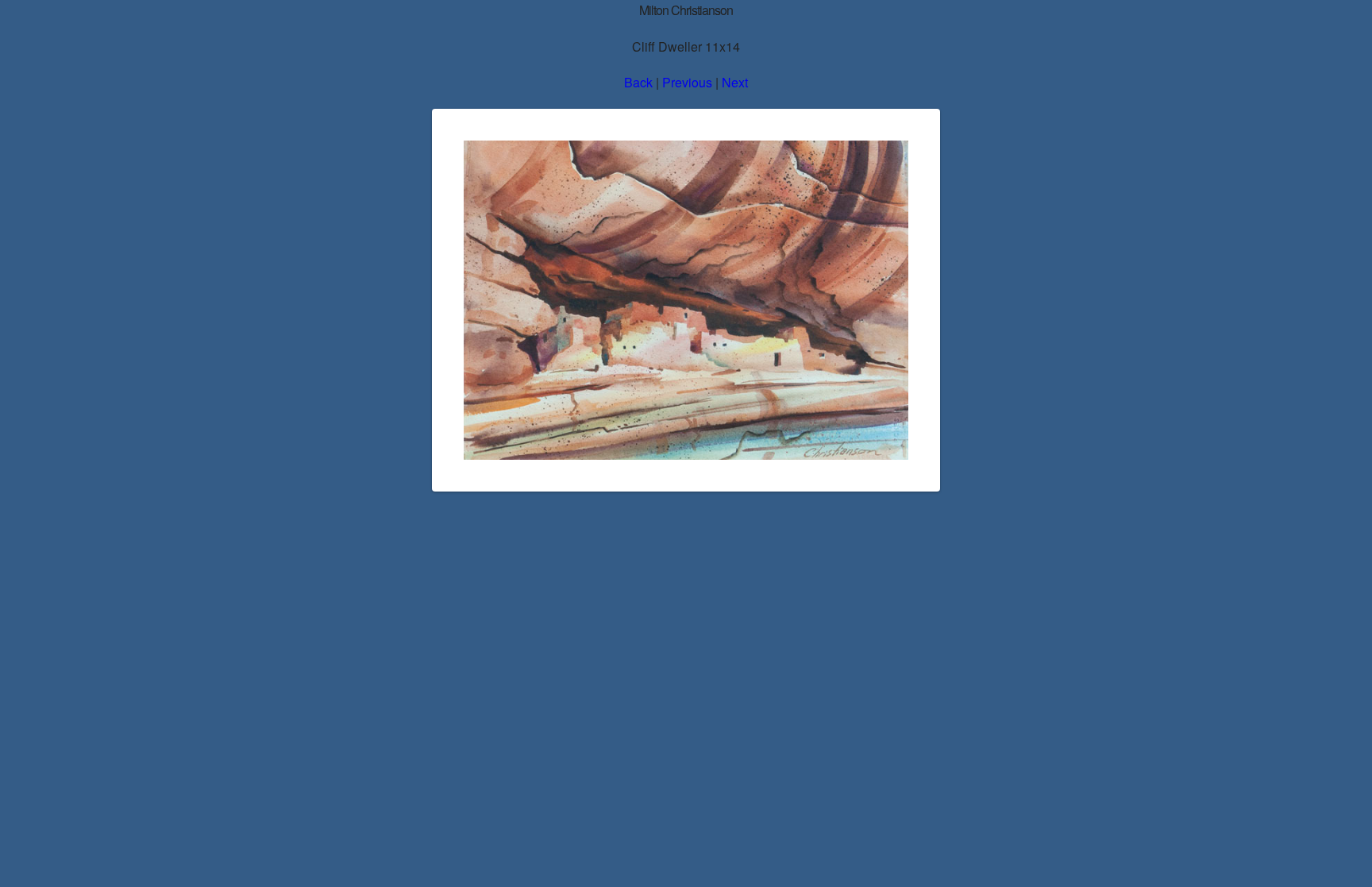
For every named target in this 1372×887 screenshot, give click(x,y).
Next (735, 82)
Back (638, 82)
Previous (687, 82)
